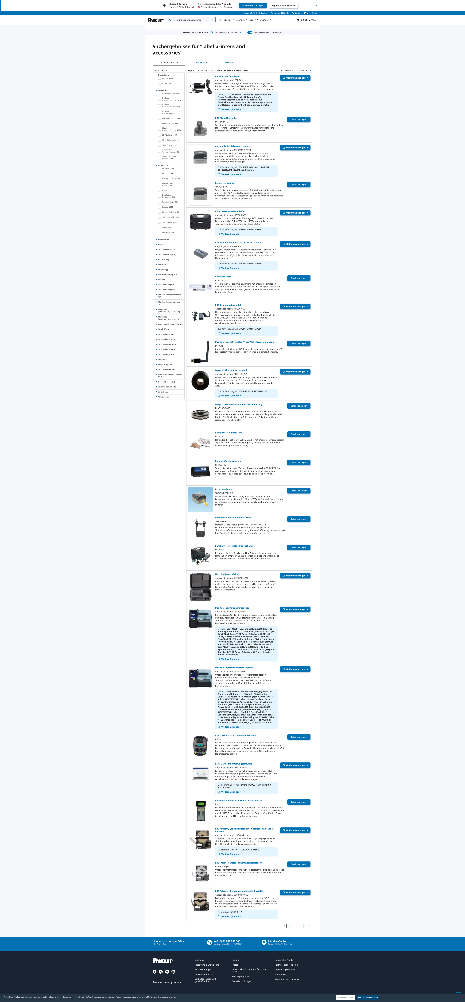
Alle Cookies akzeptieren (368, 997)
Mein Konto (311, 13)
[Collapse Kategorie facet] (156, 90)
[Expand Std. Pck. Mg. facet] (156, 259)
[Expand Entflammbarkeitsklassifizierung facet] (156, 374)
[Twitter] (161, 974)
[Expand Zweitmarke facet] (156, 239)
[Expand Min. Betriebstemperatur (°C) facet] (156, 302)
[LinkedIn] (173, 974)
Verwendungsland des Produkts (198, 32)
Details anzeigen (299, 119)
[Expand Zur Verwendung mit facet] (156, 274)
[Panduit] (156, 19)
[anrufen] (209, 942)
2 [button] (289, 926)
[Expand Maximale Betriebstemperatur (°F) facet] (156, 309)
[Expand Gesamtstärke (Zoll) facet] (156, 369)
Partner (274, 13)
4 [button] (300, 926)
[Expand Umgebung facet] (156, 392)
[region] (232, 997)
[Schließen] (461, 997)
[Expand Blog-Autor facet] (156, 359)
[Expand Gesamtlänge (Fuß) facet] (156, 349)
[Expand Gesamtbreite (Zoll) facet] (156, 249)
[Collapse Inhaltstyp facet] (156, 165)
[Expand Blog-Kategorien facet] (156, 364)
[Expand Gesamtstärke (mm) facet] (156, 344)
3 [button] (294, 926)
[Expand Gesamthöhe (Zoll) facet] (156, 289)
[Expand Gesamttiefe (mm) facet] (156, 382)
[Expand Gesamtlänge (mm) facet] (156, 339)
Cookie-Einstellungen (345, 997)
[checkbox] (159, 78)
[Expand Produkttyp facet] (156, 269)
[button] (212, 20)
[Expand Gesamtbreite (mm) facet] (156, 254)
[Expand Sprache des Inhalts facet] (156, 387)
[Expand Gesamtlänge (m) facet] (156, 354)
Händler (286, 13)
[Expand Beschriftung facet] (156, 329)
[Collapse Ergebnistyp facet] (156, 75)
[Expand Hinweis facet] (156, 279)
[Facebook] (154, 974)
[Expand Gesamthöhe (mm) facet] (156, 284)
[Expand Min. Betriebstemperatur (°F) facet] (156, 295)
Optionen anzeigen (295, 77)
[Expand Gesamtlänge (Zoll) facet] (156, 334)
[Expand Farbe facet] (156, 244)
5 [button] (305, 926)
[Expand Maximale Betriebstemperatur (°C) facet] (156, 317)
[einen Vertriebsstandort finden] (264, 942)
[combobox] (194, 19)
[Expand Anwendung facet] (156, 397)
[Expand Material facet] (156, 264)
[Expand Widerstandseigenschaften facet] (156, 324)
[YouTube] (167, 974)
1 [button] (284, 926)
